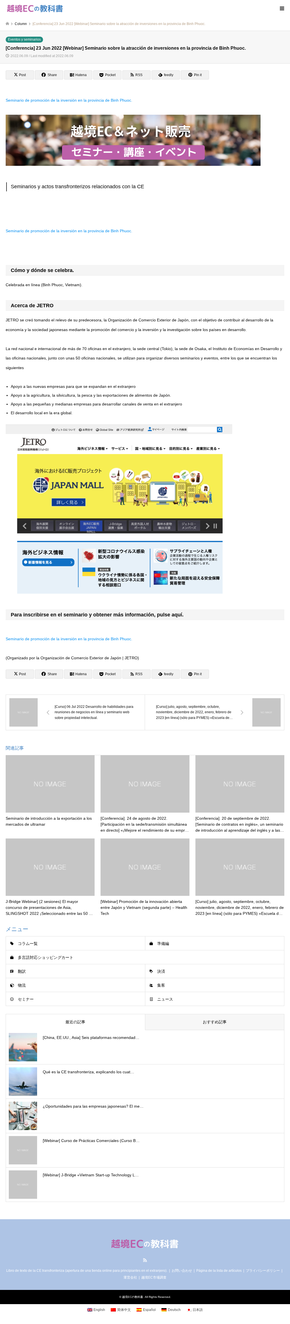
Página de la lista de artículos (219, 1271)
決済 (161, 971)
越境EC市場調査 (154, 1277)
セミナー (26, 999)
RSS (145, 1260)
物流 (22, 985)
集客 (161, 985)
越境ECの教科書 (132, 1296)
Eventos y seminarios (24, 39)
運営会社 (130, 1277)
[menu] (281, 8)
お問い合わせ (182, 1271)
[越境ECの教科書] (35, 9)
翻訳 (22, 971)
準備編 (163, 943)
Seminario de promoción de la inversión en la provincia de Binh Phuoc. (69, 100)
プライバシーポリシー (263, 1271)
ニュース (165, 999)
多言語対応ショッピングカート (45, 957)
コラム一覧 (28, 943)
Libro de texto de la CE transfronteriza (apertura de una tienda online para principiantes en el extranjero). (86, 1271)
